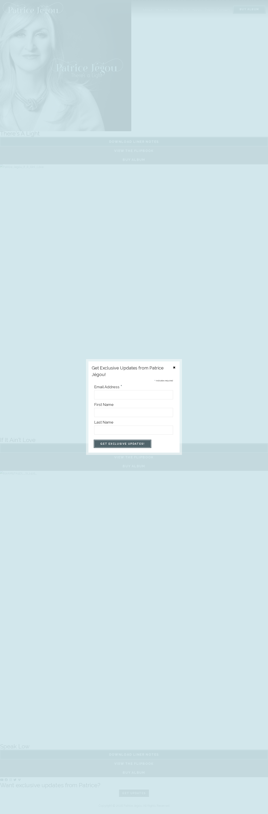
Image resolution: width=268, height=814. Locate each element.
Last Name (103, 422)
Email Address (108, 387)
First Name (104, 404)
